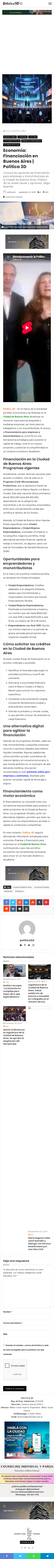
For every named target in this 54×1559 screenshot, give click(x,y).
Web (5, 1334)
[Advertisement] (27, 44)
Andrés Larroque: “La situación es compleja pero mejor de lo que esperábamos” (12, 991)
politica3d (11, 192)
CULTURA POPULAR (12, 141)
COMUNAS (22, 137)
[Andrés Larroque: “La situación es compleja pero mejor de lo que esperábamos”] (14, 970)
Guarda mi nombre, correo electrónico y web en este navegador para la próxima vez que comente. (25, 1349)
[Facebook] (21, 1548)
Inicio (7, 131)
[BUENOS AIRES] (12, 3)
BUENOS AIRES (19, 131)
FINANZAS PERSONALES (31, 141)
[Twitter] (25, 1548)
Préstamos (19, 891)
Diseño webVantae (27, 1533)
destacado (8, 891)
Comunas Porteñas (41, 887)
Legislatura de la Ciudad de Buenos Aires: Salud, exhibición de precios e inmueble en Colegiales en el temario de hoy (38, 993)
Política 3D (9, 408)
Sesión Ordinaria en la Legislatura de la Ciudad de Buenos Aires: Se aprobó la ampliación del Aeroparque (14, 1036)
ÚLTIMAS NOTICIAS (11, 145)
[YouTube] (29, 1548)
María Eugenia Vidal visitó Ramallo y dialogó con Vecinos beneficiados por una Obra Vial (39, 1243)
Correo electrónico (13, 1323)
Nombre (7, 1312)
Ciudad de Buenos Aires (16, 416)
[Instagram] (32, 1548)
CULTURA (33, 137)
